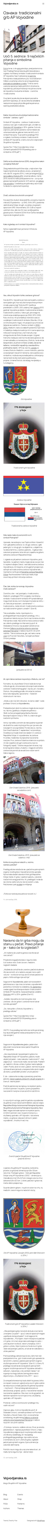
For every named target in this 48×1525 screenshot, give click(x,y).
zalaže (34, 348)
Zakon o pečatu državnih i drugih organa (25, 1079)
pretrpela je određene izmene (15, 83)
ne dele (19, 884)
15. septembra (35, 987)
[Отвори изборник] (43, 3)
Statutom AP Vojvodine (12, 127)
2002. (37, 325)
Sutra (5, 68)
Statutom (7, 994)
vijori (5, 636)
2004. (5, 327)
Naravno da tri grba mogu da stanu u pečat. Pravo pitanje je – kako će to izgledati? (23, 944)
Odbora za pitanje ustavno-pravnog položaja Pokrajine (20, 1418)
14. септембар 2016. (10, 899)
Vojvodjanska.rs (10, 3)
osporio (36, 307)
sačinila (32, 76)
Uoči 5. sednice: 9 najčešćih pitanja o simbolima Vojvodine (23, 60)
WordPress (41, 1520)
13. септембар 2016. (10, 1458)
